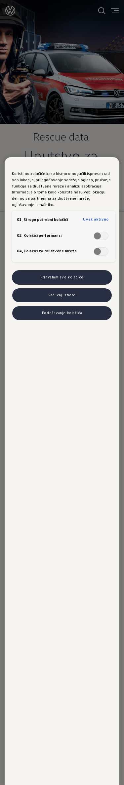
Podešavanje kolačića (62, 312)
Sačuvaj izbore (62, 295)
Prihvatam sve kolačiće (62, 277)
